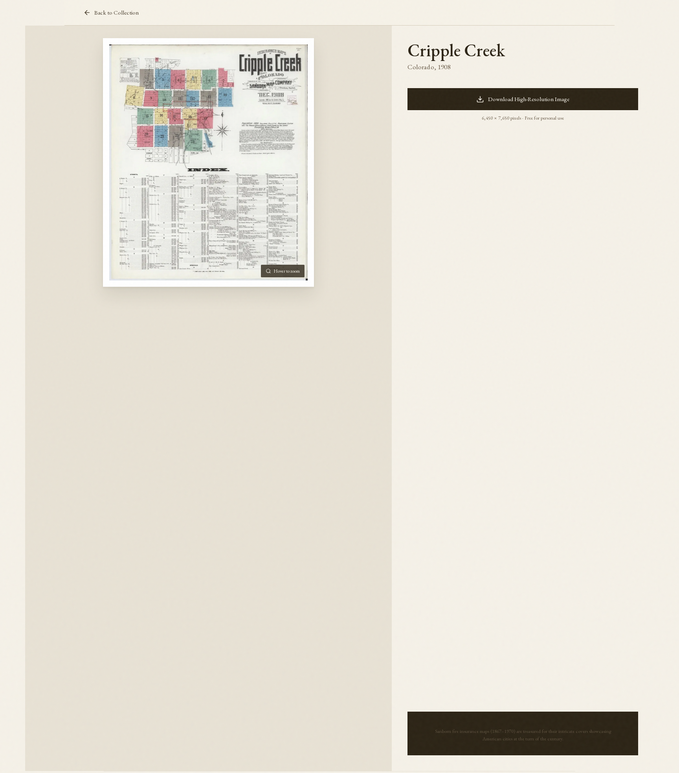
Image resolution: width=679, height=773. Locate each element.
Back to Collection (116, 13)
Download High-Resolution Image (528, 99)
